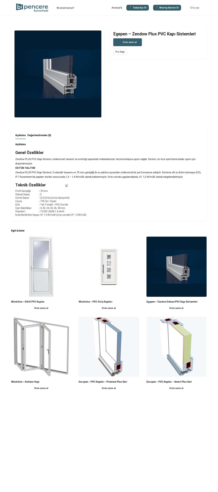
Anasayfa (117, 7)
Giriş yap (194, 7)
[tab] (21, 136)
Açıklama (20, 135)
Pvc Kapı (120, 51)
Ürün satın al (130, 42)
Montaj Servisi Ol (169, 7)
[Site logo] (32, 7)
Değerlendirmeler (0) (39, 135)
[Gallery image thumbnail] (57, 73)
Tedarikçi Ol (139, 7)
